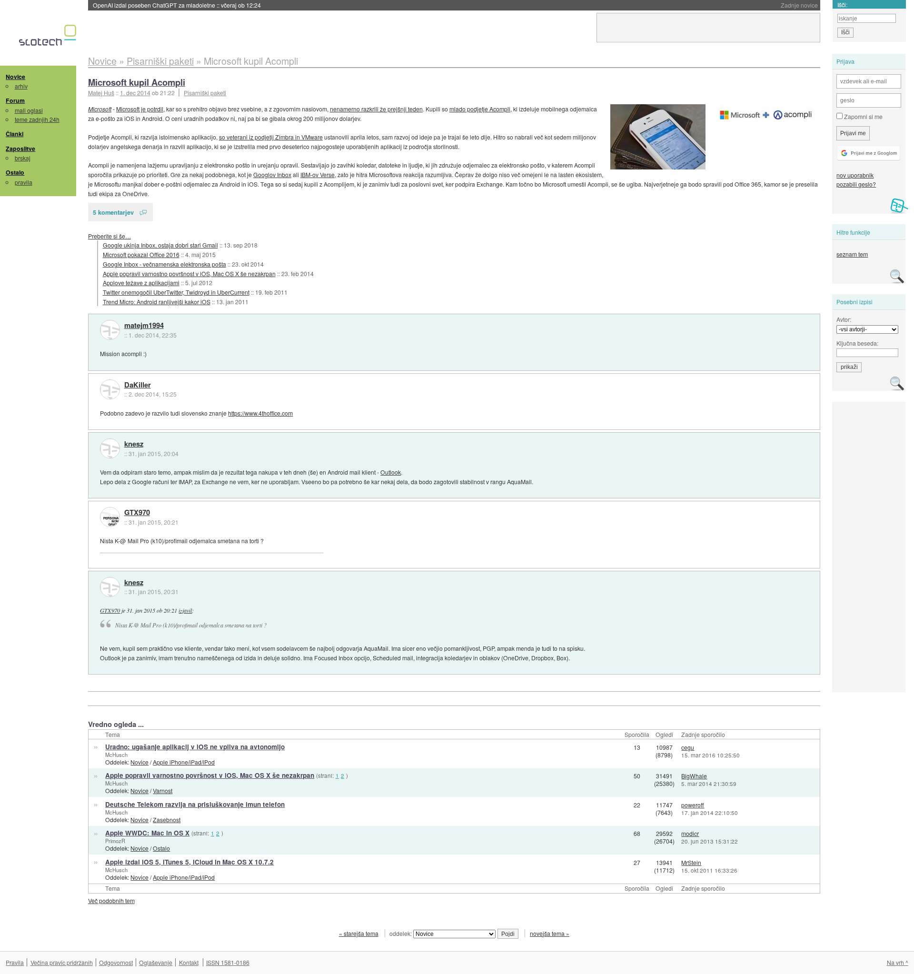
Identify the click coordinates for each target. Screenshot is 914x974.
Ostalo (15, 172)
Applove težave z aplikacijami (141, 282)
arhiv (21, 86)
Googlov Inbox (272, 174)
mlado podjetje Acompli (479, 109)
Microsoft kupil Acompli (136, 82)
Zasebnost (166, 819)
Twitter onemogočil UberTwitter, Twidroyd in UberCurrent (176, 292)
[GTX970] (110, 517)
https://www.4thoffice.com (260, 413)
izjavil (185, 610)
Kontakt (189, 962)
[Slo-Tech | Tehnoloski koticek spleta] (49, 37)
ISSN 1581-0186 (227, 962)
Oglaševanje (155, 962)
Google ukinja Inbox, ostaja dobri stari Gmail (160, 245)
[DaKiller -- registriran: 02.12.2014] (110, 389)
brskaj (22, 158)
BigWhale (694, 776)
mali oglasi (29, 110)
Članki (14, 133)
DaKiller (137, 385)
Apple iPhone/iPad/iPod (184, 762)
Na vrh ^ (897, 962)
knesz (133, 444)
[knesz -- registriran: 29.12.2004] (110, 448)
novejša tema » (549, 933)
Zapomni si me (863, 116)
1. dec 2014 (135, 93)
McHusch (116, 754)
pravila (23, 182)
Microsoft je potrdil (139, 109)
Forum (15, 100)
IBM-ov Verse (317, 174)
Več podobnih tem (111, 900)
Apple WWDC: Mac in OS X (147, 832)
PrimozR (115, 841)
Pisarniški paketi (205, 93)
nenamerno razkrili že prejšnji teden (376, 109)
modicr (690, 833)
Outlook (390, 472)
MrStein (691, 862)
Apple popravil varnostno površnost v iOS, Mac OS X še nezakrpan (189, 273)
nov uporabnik (855, 175)
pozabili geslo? (856, 184)
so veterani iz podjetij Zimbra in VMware (271, 137)
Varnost (162, 790)
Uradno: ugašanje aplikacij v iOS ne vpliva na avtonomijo (195, 746)
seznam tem (852, 254)
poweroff (692, 805)
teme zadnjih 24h (37, 119)
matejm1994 (144, 325)
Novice (15, 76)
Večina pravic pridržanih (61, 962)
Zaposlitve (20, 148)
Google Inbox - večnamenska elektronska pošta (164, 264)
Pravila (15, 962)
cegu (687, 747)
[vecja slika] (766, 115)
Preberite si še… (109, 236)
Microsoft (99, 109)
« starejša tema (358, 933)
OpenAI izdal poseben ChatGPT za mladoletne (177, 5)
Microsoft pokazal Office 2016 (141, 254)
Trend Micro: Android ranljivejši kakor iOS (156, 302)
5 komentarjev (113, 212)
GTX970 (137, 512)
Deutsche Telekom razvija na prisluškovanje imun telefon (195, 804)
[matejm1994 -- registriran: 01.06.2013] (110, 330)
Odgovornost (116, 962)
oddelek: (401, 933)
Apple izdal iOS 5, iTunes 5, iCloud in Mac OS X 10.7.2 (189, 861)
